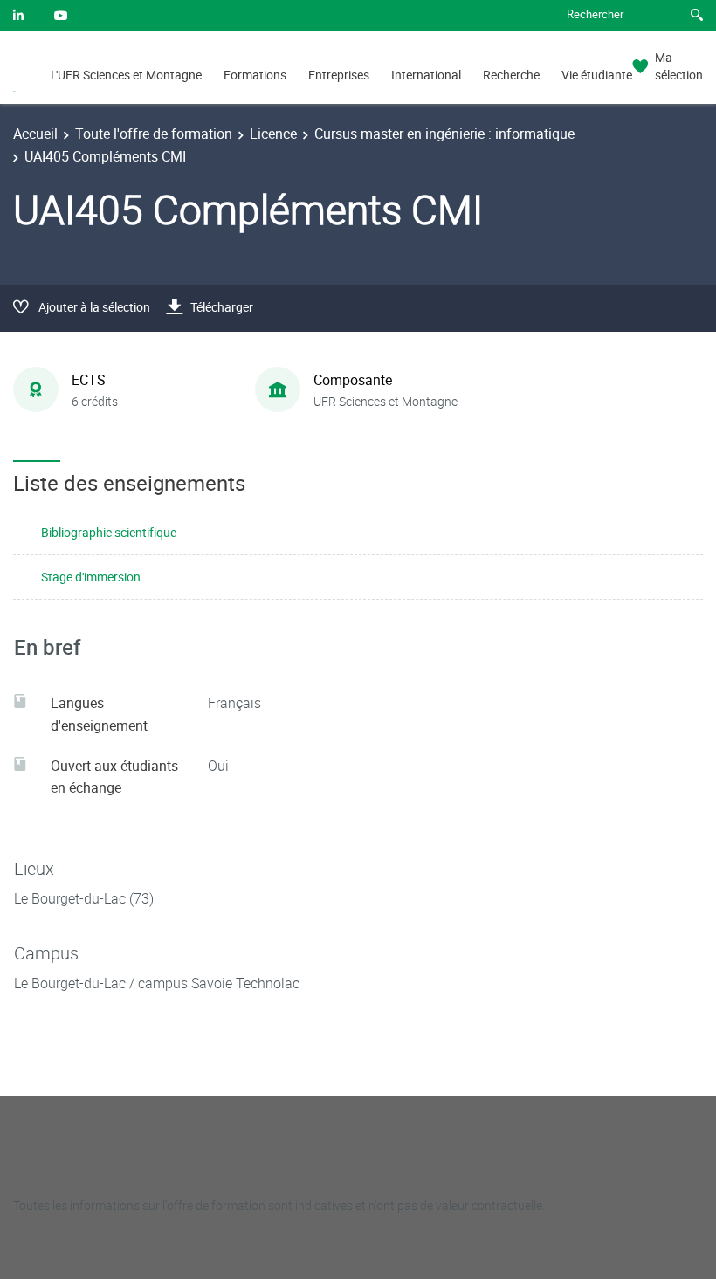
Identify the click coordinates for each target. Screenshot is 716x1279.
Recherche (511, 74)
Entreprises (338, 74)
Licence (273, 133)
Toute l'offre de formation (153, 133)
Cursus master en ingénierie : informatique (444, 133)
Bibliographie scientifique (108, 532)
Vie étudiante (596, 74)
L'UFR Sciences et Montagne (126, 74)
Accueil (35, 133)
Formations (255, 74)
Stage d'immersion (91, 576)
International (426, 74)
